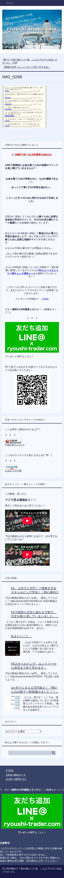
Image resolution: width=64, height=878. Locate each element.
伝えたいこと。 (21, 636)
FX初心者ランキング (14, 445)
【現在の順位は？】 (15, 775)
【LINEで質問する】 (16, 779)
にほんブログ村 (13, 470)
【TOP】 (10, 770)
